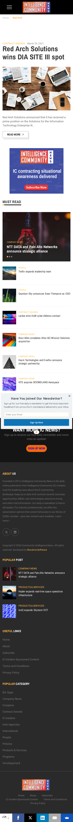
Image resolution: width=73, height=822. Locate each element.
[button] (36, 398)
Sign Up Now (36, 422)
